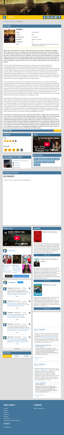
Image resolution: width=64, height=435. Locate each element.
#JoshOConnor (22, 304)
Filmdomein (6, 21)
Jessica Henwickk (55, 159)
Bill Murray (42, 159)
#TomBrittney (10, 294)
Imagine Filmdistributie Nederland (50, 336)
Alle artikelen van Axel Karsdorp (20, 160)
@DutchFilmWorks (21, 294)
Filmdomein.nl (7, 427)
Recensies (12, 21)
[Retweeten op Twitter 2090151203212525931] (11, 319)
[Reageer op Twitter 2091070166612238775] (8, 296)
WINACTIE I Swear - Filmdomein (43, 345)
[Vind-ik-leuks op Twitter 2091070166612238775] (13, 296)
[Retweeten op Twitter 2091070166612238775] (11, 296)
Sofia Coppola (37, 164)
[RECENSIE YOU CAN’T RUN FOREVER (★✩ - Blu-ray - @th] (7, 268)
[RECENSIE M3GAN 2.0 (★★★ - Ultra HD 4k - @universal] (26, 268)
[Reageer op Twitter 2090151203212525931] (8, 319)
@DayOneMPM (11, 305)
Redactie (6, 410)
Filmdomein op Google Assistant (12, 420)
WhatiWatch (18, 167)
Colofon (6, 408)
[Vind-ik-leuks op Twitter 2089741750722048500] (13, 332)
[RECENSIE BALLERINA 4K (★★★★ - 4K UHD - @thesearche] (17, 259)
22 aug (24, 288)
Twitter (7, 356)
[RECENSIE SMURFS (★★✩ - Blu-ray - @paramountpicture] (26, 259)
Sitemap (6, 416)
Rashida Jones (51, 161)
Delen (37, 358)
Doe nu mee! (47, 255)
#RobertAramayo (17, 316)
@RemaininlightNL (20, 317)
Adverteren (7, 418)
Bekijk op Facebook (38, 357)
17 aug (24, 337)
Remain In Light (40, 338)
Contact (6, 412)
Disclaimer (6, 414)
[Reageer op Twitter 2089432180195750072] (8, 344)
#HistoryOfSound (13, 303)
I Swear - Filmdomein (40, 383)
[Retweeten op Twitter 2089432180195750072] (11, 344)
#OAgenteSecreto (16, 340)
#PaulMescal (15, 304)
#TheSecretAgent (13, 339)
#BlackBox (21, 292)
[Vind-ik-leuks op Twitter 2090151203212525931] (13, 319)
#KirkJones (10, 316)
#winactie (9, 304)
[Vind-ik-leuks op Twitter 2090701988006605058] (13, 308)
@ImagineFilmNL (11, 317)
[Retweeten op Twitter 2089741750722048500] (11, 332)
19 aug (24, 312)
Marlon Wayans (37, 161)
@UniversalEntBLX (19, 305)
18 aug (24, 324)
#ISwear (11, 314)
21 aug (24, 301)
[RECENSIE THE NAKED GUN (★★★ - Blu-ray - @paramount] (7, 259)
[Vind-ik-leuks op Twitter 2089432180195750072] (13, 344)
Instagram (17, 165)
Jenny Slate (48, 159)
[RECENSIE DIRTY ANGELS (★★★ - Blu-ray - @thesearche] (17, 268)
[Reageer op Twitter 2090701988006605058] (8, 308)
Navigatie (11, 17)
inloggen (10, 180)
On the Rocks (44, 161)
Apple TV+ (36, 159)
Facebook (17, 163)
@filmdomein (17, 288)
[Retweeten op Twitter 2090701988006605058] (11, 308)
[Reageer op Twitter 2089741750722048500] (8, 332)
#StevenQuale (27, 292)
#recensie (15, 292)
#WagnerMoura (24, 340)
